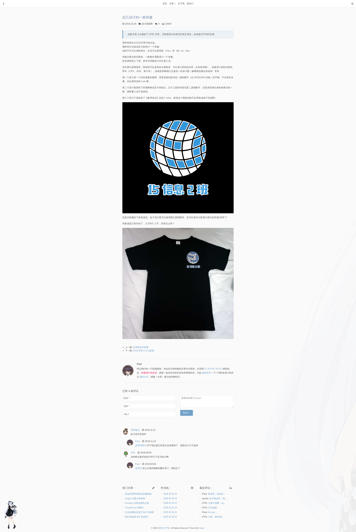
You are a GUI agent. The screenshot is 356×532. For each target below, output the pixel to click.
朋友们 (190, 3)
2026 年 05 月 (170, 498)
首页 (165, 3)
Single (201, 528)
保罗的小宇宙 (164, 528)
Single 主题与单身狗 (135, 498)
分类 (171, 3)
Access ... (212, 512)
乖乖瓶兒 (135, 430)
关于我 (181, 3)
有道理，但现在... (216, 494)
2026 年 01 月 (170, 507)
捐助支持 (206, 373)
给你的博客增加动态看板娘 (138, 494)
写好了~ (187, 413)
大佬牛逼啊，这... (216, 503)
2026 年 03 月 (170, 503)
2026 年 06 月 (170, 494)
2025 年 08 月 (170, 517)
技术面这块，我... (218, 498)
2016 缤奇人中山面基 (143, 350)
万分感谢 (212, 507)
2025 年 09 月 (170, 512)
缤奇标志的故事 (141, 347)
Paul (137, 441)
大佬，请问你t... (216, 517)
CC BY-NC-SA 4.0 (213, 369)
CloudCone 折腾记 (134, 507)
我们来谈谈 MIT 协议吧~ (137, 517)
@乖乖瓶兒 (140, 445)
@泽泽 (138, 468)
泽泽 (133, 452)
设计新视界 (147, 24)
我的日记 (144, 377)
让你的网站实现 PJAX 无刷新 (139, 512)
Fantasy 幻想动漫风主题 (137, 503)
